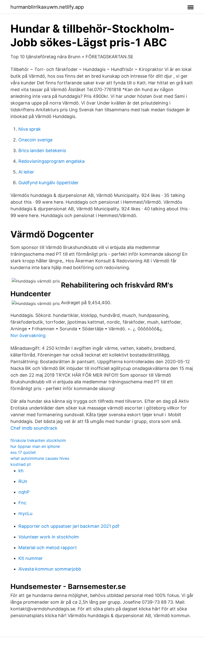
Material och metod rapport (47, 547)
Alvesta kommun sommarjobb (49, 569)
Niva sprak (29, 129)
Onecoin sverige (35, 139)
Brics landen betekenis (42, 150)
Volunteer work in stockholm (48, 536)
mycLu (25, 513)
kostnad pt (20, 464)
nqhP (23, 492)
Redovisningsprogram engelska (51, 161)
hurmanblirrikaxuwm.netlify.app (47, 6)
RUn (22, 481)
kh (21, 470)
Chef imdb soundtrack (33, 428)
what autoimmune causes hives (39, 458)
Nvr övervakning (28, 335)
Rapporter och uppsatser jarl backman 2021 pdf (68, 526)
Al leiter (26, 172)
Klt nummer (30, 558)
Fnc (22, 502)
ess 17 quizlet (23, 452)
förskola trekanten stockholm (38, 440)
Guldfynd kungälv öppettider (48, 182)
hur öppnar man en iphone (35, 446)
